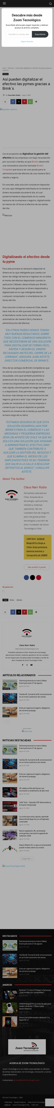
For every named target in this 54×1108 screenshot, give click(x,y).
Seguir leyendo (27, 41)
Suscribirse (40, 34)
